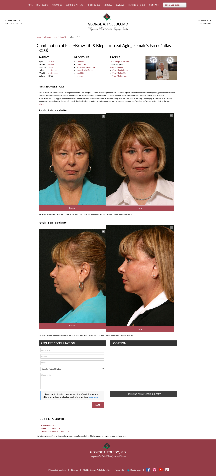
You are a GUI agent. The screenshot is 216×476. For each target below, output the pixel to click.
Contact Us (204, 20)
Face (55, 37)
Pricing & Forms (137, 5)
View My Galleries (120, 70)
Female (51, 64)
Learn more (93, 397)
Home (30, 5)
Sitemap (74, 470)
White (50, 67)
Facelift (63, 37)
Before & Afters (74, 5)
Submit (98, 405)
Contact (154, 5)
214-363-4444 (204, 23)
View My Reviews (119, 76)
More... (79, 76)
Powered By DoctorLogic (128, 470)
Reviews (120, 5)
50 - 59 (51, 61)
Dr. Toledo (42, 5)
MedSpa (108, 5)
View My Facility (119, 73)
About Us (57, 5)
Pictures (47, 37)
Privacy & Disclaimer (57, 470)
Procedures (93, 5)
